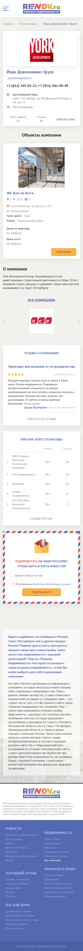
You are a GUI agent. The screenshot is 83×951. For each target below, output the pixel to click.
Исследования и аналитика (21, 856)
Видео (10, 860)
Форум (10, 892)
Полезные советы (16, 924)
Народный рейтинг (17, 883)
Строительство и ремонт (20, 915)
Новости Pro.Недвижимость (22, 835)
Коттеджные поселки (56, 852)
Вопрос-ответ (14, 888)
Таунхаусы (50, 847)
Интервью (11, 852)
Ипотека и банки (54, 875)
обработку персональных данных (51, 584)
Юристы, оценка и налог (58, 883)
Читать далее (32, 403)
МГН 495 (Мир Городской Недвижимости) (21, 504)
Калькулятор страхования (59, 892)
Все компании (52, 860)
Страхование (51, 879)
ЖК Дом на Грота (20, 193)
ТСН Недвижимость (23, 474)
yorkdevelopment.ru (20, 78)
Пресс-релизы (14, 839)
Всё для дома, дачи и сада (22, 920)
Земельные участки (55, 856)
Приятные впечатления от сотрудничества (41, 366)
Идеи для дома (15, 928)
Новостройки (52, 839)
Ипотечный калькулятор (58, 888)
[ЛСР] (41, 320)
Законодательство (55, 896)
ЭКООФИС (18, 484)
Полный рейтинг (41, 518)
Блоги (9, 843)
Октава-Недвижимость (62, 407)
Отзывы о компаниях (18, 879)
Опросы (10, 896)
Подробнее (63, 252)
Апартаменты (52, 843)
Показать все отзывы (41, 419)
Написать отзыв (66, 119)
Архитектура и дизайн (19, 911)
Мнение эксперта (16, 847)
